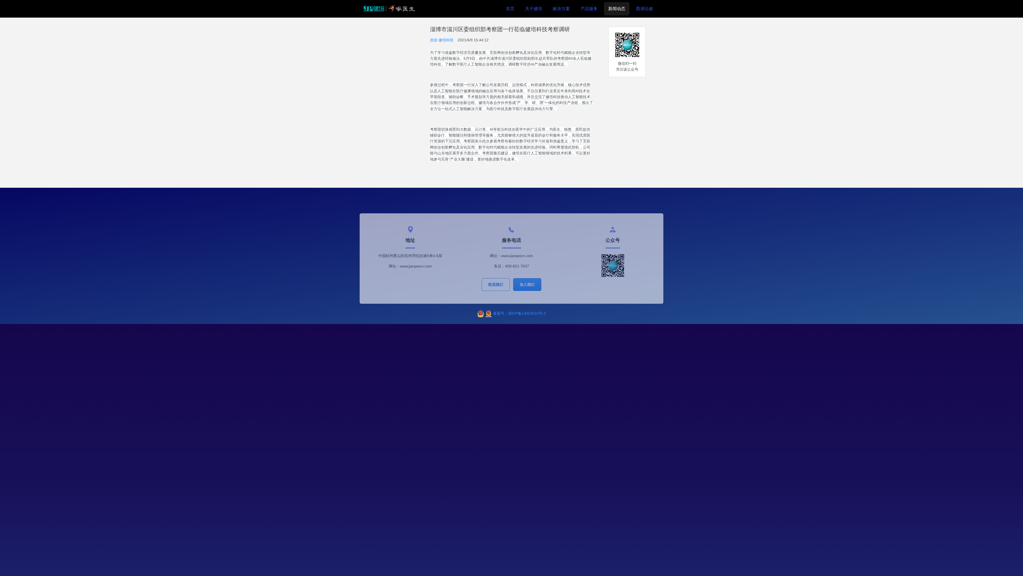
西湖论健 (644, 8)
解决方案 (561, 8)
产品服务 (589, 8)
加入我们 (527, 284)
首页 (510, 8)
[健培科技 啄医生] (389, 8)
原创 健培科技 (441, 40)
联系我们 (495, 284)
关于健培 (533, 8)
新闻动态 (616, 8)
